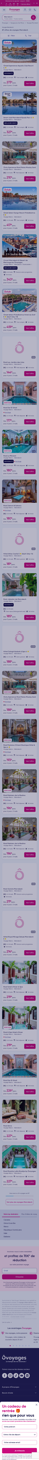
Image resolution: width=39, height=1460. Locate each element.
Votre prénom (9, 1423)
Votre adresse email (12, 1439)
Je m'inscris (19, 1451)
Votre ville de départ (12, 1431)
